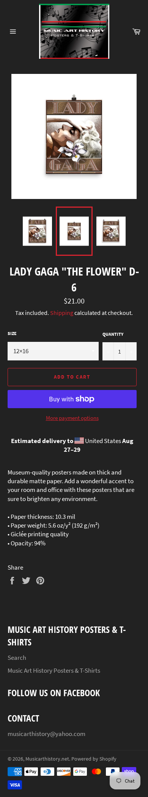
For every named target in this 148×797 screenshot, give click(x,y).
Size (12, 333)
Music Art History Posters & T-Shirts (54, 670)
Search (17, 657)
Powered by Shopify (94, 759)
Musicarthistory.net (47, 759)
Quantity (112, 334)
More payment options (72, 417)
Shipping (61, 312)
